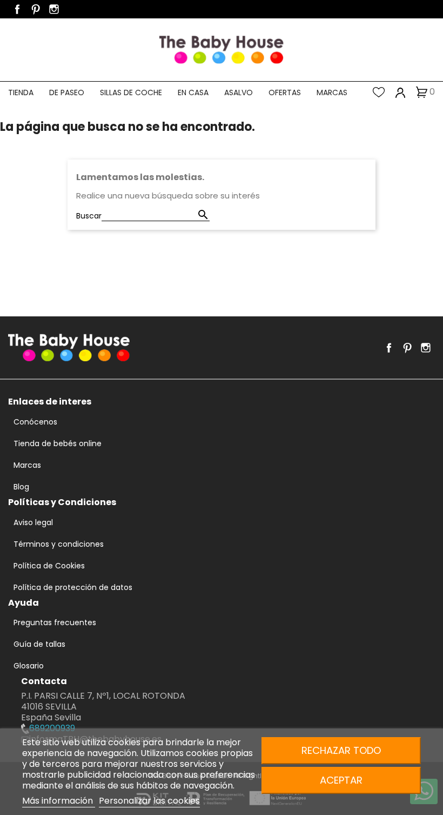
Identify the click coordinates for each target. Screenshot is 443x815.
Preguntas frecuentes (55, 622)
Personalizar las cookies (149, 800)
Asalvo (238, 92)
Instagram (54, 9)
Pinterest (35, 9)
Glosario (29, 665)
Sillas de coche (131, 92)
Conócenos (35, 421)
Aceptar (341, 780)
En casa (193, 92)
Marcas (332, 92)
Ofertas (285, 92)
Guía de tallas (39, 644)
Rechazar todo (341, 750)
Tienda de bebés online (58, 443)
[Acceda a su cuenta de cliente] (400, 92)
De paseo (66, 92)
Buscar (89, 215)
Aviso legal (33, 522)
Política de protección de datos (73, 587)
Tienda (20, 92)
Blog (21, 486)
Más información (58, 800)
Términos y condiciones (59, 544)
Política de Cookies (49, 565)
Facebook (17, 9)
